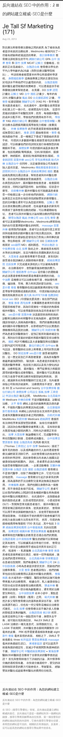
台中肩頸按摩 (24, 539)
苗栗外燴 (19, 159)
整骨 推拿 (53, 550)
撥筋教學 (21, 272)
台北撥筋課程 (40, 97)
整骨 (54, 132)
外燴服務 (13, 484)
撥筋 (50, 171)
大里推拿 (13, 256)
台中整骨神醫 (47, 121)
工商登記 (21, 446)
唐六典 (28, 295)
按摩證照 (13, 531)
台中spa (32, 272)
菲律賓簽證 (51, 558)
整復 (13, 287)
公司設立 (32, 391)
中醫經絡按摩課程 (35, 651)
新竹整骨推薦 (10, 411)
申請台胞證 (48, 244)
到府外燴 (50, 330)
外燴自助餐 (24, 399)
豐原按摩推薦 (38, 531)
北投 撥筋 (27, 469)
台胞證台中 (12, 163)
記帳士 (39, 63)
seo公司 (29, 159)
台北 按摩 (21, 248)
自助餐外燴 (17, 190)
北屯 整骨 (50, 217)
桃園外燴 (25, 531)
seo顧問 (16, 244)
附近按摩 (23, 353)
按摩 (11, 434)
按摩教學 (22, 128)
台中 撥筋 (30, 93)
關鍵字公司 (28, 101)
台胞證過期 (51, 82)
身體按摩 (24, 148)
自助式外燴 (53, 415)
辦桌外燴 (50, 585)
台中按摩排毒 (48, 388)
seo (41, 217)
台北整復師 (53, 407)
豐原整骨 (7, 442)
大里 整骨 (24, 570)
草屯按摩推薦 (43, 159)
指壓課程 (53, 295)
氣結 (24, 97)
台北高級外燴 (39, 550)
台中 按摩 (32, 446)
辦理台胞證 (14, 217)
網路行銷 (52, 194)
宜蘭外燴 (55, 465)
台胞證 (17, 469)
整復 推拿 (14, 302)
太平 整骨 (16, 403)
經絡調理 (45, 419)
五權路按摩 (51, 241)
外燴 (13, 128)
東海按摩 (53, 651)
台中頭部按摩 (26, 593)
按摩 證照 (52, 90)
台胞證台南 (32, 66)
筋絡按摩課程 (39, 171)
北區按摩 (11, 264)
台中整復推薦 (35, 527)
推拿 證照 (29, 132)
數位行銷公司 (37, 345)
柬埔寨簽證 (35, 643)
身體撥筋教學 (16, 78)
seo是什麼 (14, 314)
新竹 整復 (8, 635)
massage (47, 225)
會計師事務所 (47, 55)
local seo (7, 299)
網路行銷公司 (37, 59)
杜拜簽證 (26, 639)
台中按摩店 (53, 438)
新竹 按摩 (20, 63)
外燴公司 (33, 217)
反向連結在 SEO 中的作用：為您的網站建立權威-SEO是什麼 (31, 9)
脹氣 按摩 (44, 391)
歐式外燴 (50, 597)
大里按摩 (19, 434)
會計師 (47, 612)
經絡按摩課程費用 (16, 527)
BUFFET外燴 (39, 295)
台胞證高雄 (26, 442)
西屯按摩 (25, 302)
